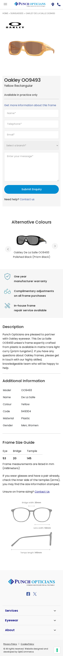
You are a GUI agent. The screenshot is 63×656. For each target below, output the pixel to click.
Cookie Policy (27, 644)
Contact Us (42, 492)
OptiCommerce (26, 651)
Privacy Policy (10, 644)
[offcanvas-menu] (5, 4)
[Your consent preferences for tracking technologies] (57, 650)
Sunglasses (16, 13)
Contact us (27, 199)
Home (5, 13)
